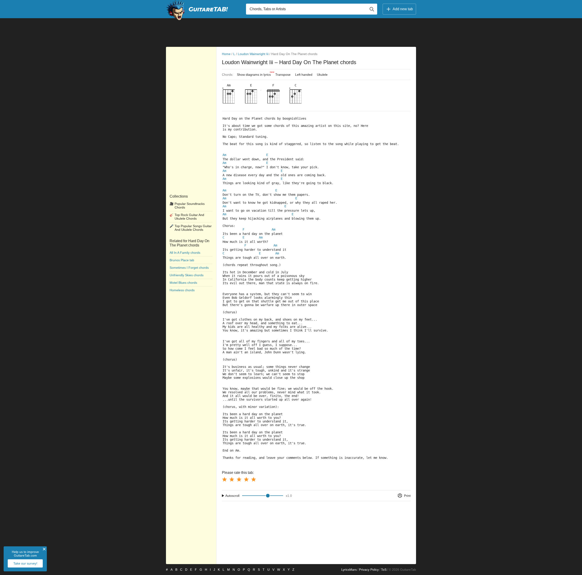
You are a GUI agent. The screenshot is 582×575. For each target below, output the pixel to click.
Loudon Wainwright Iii (253, 54)
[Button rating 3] (239, 479)
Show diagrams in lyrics (255, 73)
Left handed (303, 74)
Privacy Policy (369, 569)
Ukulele (322, 74)
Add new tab (403, 9)
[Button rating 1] (224, 479)
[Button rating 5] (253, 479)
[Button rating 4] (246, 479)
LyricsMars (349, 569)
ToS (383, 569)
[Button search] (371, 9)
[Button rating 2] (231, 479)
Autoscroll (232, 495)
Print (407, 495)
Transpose (283, 74)
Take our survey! (25, 563)
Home (226, 54)
